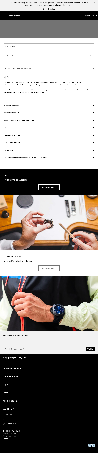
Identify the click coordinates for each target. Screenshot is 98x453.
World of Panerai (11, 376)
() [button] (15, 357)
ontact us (8, 414)
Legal (5, 384)
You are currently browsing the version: (32, 2)
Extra (5, 392)
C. (8, 414)
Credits (5, 438)
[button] (49, 68)
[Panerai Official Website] (16, 15)
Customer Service (12, 368)
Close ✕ (94, 2)
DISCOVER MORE (49, 187)
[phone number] (49, 419)
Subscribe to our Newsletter (15, 335)
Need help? (8, 408)
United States (49, 9)
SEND (90, 348)
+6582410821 (13, 423)
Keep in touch (10, 400)
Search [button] (87, 15)
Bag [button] (94, 15)
